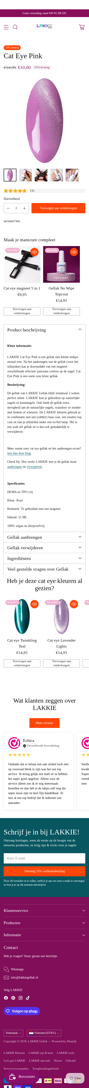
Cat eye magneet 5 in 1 (22, 288)
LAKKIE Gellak (37, 1041)
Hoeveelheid (12, 199)
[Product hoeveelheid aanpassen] (8, 208)
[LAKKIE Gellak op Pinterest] (13, 998)
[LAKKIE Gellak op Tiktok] (28, 998)
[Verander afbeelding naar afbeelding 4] (56, 175)
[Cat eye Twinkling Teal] (22, 616)
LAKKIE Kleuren (14, 1053)
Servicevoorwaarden (16, 1068)
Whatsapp (17, 969)
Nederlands (12, 1033)
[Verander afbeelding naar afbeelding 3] (41, 175)
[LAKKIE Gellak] (44, 27)
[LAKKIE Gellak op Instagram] (20, 998)
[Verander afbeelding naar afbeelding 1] (10, 175)
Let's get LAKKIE (14, 1060)
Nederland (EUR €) (45, 1033)
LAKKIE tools (65, 1053)
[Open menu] (6, 27)
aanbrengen (14, 466)
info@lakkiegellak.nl (24, 977)
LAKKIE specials (39, 1060)
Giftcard (70, 1060)
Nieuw (58, 1060)
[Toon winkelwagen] (81, 27)
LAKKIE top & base (41, 1053)
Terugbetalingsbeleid (45, 1068)
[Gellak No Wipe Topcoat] (61, 264)
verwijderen (34, 466)
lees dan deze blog (19, 453)
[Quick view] (34, 252)
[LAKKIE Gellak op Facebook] (6, 998)
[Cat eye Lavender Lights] (61, 616)
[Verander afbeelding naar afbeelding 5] (72, 175)
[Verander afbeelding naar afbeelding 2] (25, 175)
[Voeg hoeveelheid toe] (24, 208)
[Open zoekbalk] (15, 27)
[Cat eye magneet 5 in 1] (22, 264)
